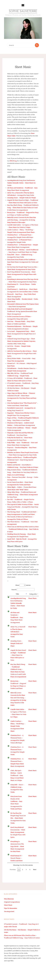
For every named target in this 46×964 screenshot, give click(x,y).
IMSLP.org (13, 161)
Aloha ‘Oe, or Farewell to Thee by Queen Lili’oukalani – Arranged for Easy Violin (17, 631)
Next (34, 869)
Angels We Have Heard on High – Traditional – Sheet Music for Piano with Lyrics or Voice (18, 655)
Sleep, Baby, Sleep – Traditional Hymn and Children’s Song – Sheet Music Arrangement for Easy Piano (22, 494)
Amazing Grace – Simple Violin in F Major (21, 197)
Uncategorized (9, 911)
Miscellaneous (9, 899)
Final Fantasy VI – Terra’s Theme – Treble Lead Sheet (16, 858)
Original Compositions (12, 902)
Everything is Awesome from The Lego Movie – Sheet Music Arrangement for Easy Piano (17, 846)
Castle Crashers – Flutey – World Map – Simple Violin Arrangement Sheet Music (17, 726)
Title (17, 594)
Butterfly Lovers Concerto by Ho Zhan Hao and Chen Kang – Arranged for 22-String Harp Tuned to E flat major (21, 220)
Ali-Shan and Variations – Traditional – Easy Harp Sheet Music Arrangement (16, 617)
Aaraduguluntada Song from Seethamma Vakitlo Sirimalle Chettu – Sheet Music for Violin (21, 182)
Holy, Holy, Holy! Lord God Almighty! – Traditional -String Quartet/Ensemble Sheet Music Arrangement (22, 311)
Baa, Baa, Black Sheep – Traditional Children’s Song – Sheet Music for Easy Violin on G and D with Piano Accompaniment (23, 207)
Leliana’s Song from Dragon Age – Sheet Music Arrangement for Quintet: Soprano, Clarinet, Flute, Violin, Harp (21, 341)
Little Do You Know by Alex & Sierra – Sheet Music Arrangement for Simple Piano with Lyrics (22, 353)
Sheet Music (32, 598)
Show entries (23, 585)
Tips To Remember (10, 908)
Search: (14, 589)
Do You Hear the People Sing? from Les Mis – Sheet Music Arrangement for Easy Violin (18, 818)
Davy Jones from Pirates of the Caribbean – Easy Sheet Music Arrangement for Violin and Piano (22, 262)
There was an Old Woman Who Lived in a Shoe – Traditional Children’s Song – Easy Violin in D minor (23, 529)
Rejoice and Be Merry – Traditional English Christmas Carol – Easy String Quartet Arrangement (22, 459)
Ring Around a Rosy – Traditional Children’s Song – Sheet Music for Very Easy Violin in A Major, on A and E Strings (22, 472)
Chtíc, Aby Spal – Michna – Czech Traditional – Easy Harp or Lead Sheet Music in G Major (17, 775)
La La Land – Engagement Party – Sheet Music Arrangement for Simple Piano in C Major (21, 333)
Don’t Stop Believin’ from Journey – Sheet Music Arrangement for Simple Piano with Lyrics (21, 274)
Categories (33, 594)
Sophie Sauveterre (23, 11)
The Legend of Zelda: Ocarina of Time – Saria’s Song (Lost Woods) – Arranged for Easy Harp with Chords (23, 507)
